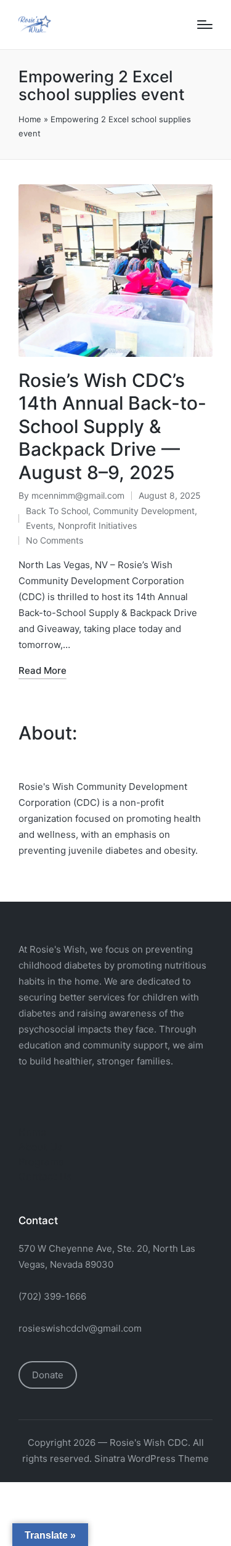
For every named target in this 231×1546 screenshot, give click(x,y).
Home (29, 119)
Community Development (144, 511)
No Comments (54, 540)
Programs (41, 1161)
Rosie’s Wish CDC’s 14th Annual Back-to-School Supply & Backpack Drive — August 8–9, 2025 (112, 426)
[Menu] (205, 24)
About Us (40, 1147)
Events (39, 525)
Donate (47, 1375)
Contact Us (45, 1176)
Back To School (57, 511)
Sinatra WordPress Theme (151, 1458)
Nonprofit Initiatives (97, 525)
